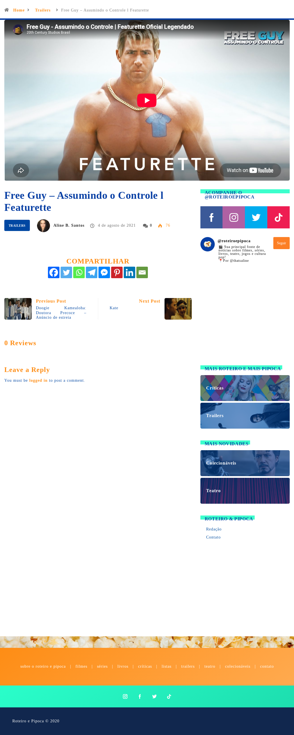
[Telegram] (91, 272)
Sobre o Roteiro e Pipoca (43, 666)
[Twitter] (66, 272)
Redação (214, 529)
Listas (166, 666)
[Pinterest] (117, 272)
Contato (213, 537)
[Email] (142, 272)
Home (19, 10)
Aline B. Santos (68, 225)
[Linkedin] (129, 272)
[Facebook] (53, 272)
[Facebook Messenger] (104, 272)
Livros (122, 666)
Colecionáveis (237, 666)
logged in (38, 380)
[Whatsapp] (79, 272)
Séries (103, 666)
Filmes (81, 666)
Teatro (209, 666)
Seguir (281, 243)
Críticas (145, 666)
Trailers (43, 10)
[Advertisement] (245, 318)
